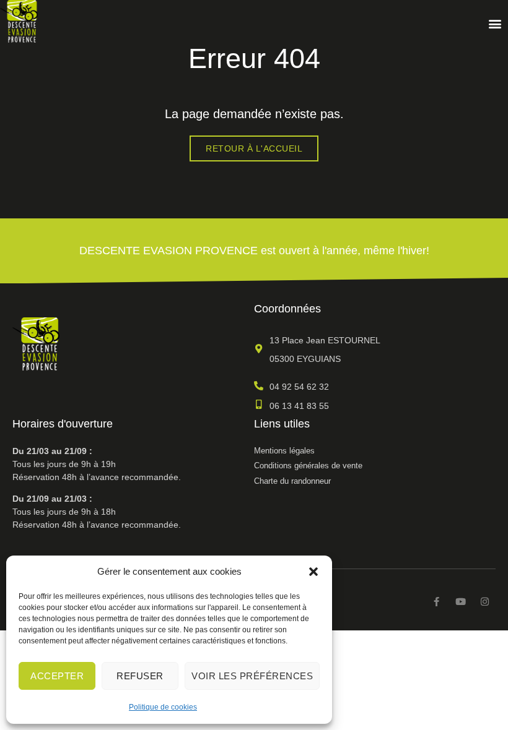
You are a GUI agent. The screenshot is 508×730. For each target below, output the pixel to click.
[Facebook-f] (436, 601)
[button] (313, 571)
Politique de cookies (163, 707)
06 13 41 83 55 (299, 406)
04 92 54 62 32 (299, 387)
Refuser (140, 676)
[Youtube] (460, 601)
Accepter (57, 676)
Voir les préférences (252, 676)
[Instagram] (484, 601)
